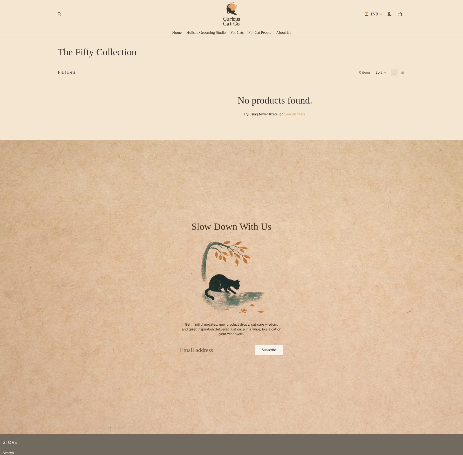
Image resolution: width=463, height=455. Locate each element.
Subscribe (269, 350)
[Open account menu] (389, 14)
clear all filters (294, 114)
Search (8, 453)
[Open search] (59, 14)
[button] (380, 72)
